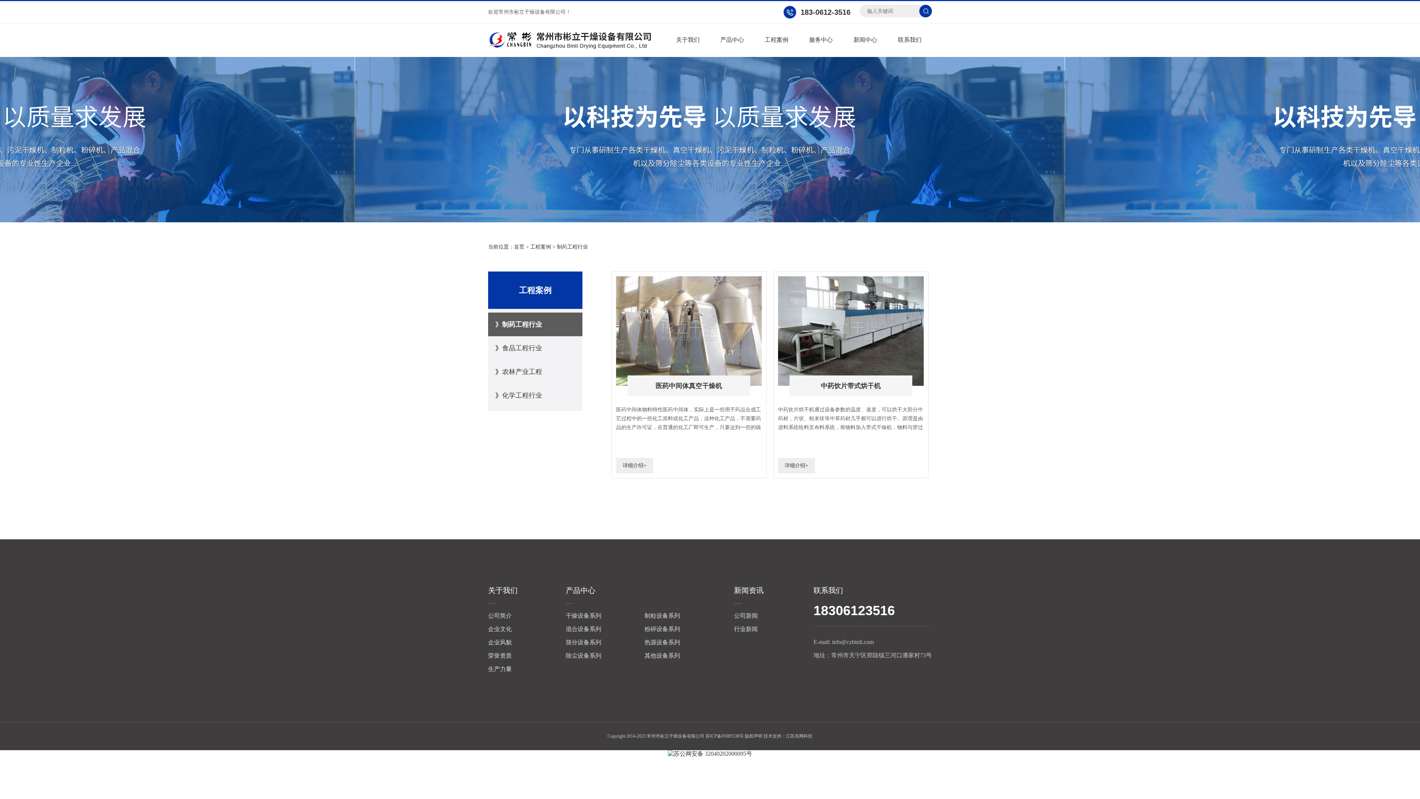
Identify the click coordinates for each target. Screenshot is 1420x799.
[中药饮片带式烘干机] (851, 279)
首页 (519, 247)
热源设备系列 (662, 642)
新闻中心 (865, 40)
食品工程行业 (522, 348)
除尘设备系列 (583, 656)
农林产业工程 (522, 371)
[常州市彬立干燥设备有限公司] (569, 40)
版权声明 (754, 736)
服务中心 (821, 40)
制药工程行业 (572, 247)
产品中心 (732, 40)
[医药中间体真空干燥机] (689, 279)
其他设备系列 (662, 656)
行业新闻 (746, 629)
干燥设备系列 (583, 616)
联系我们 (910, 40)
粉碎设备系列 (662, 629)
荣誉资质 (500, 656)
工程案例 (776, 40)
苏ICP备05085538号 (725, 736)
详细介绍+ (634, 465)
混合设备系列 (583, 629)
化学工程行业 (522, 395)
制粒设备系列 (662, 616)
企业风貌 (500, 642)
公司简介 (500, 616)
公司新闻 (746, 616)
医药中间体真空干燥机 (689, 386)
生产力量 (500, 669)
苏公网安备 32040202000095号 (713, 754)
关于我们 (688, 40)
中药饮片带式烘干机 (851, 386)
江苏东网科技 (799, 736)
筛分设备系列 (583, 642)
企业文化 (500, 629)
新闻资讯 (749, 590)
